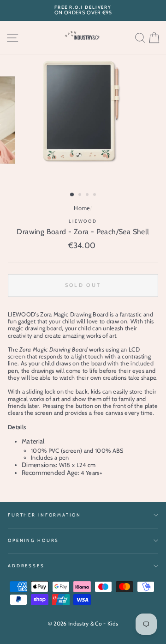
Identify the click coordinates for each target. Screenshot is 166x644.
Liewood (83, 221)
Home (82, 208)
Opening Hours (33, 540)
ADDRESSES (26, 565)
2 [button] (80, 195)
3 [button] (88, 195)
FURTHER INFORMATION (44, 514)
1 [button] (72, 195)
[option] (83, 10)
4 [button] (95, 195)
